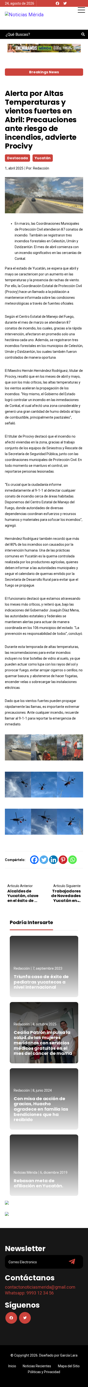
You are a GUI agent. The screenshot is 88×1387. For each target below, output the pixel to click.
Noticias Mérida (25, 1172)
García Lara (68, 1355)
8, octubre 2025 (44, 1024)
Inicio (12, 1366)
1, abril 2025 (14, 168)
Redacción (41, 168)
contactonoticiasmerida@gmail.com (40, 1287)
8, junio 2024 (42, 1090)
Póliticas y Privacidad (44, 1372)
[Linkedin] (53, 859)
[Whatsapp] (72, 859)
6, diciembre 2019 (53, 1172)
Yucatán (43, 158)
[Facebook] (57, 3)
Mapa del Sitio (69, 1366)
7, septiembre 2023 (47, 968)
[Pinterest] (63, 859)
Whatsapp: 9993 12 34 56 (29, 1292)
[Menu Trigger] (81, 10)
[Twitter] (65, 3)
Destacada (17, 158)
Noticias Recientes (37, 1366)
